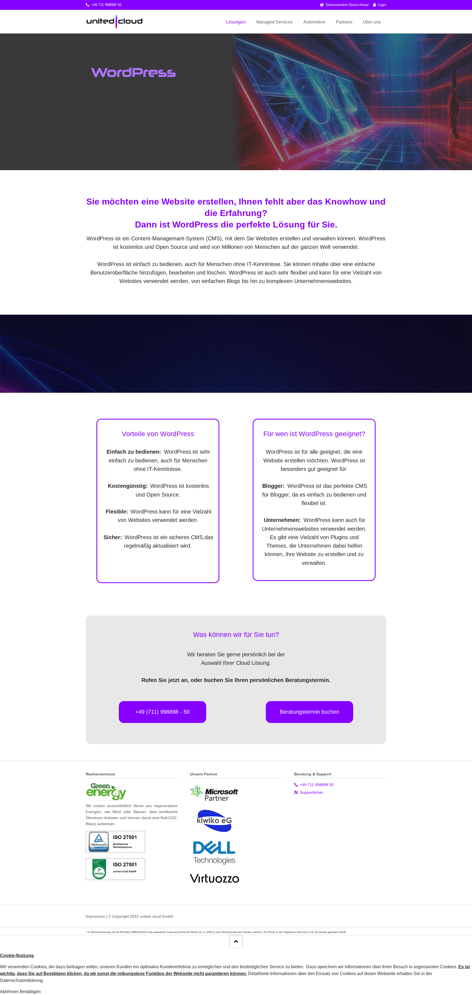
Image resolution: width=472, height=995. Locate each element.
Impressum (95, 916)
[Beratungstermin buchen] (309, 721)
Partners (344, 22)
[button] (10, 991)
